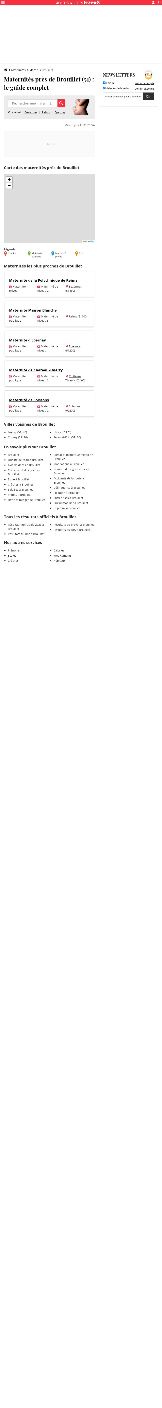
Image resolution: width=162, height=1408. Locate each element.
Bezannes (30, 112)
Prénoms (14, 550)
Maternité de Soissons (29, 400)
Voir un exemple (144, 83)
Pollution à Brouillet (67, 493)
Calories (59, 550)
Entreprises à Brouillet (68, 498)
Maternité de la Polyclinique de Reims (43, 280)
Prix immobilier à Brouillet (71, 503)
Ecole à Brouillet (18, 479)
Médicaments (63, 555)
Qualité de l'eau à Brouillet (25, 460)
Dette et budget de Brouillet (26, 500)
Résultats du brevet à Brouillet (74, 524)
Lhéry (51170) (62, 432)
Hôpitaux (59, 560)
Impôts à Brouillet (19, 495)
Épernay (60, 112)
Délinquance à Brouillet (69, 487)
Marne (33, 70)
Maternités (18, 70)
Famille (110, 83)
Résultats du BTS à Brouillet (72, 530)
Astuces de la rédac (117, 88)
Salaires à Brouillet (20, 489)
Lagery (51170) (17, 432)
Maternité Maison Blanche (33, 310)
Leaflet (90, 241)
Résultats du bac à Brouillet (26, 534)
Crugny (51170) (18, 437)
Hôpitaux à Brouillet (67, 508)
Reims (46, 112)
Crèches (13, 560)
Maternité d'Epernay (27, 340)
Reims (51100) (78, 316)
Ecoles (12, 555)
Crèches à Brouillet (20, 484)
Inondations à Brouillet (69, 464)
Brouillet (13, 455)
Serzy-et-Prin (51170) (67, 437)
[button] (9, 180)
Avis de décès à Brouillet (24, 465)
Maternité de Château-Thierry (36, 370)
